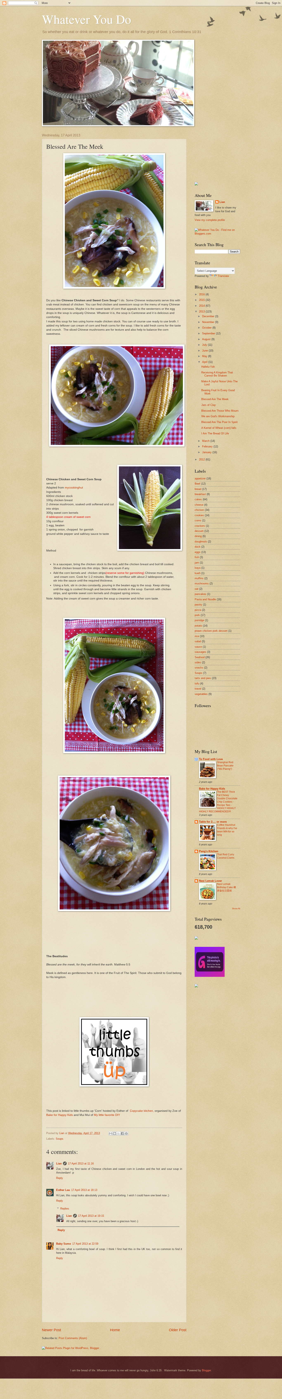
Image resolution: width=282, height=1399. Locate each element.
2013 (202, 311)
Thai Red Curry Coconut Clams (225, 856)
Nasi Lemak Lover (210, 880)
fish (197, 557)
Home (115, 1330)
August (206, 339)
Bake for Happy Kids (59, 1115)
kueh (197, 573)
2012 (202, 459)
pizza (198, 609)
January (207, 452)
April (205, 361)
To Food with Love (211, 759)
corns (198, 520)
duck (197, 546)
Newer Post (51, 1330)
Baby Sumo (63, 1243)
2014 (202, 305)
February (207, 446)
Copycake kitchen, (142, 1110)
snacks (199, 667)
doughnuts (201, 541)
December (208, 316)
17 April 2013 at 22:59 (85, 1243)
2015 (202, 299)
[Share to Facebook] (122, 1133)
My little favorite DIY (107, 1115)
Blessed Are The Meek (215, 399)
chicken (199, 509)
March (206, 440)
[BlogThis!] (115, 1133)
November (208, 322)
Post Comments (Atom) (73, 1338)
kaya (197, 567)
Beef (197, 483)
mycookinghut (74, 487)
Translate (223, 276)
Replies (64, 1208)
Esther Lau (63, 1190)
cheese (199, 504)
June (205, 350)
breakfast (200, 494)
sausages (200, 651)
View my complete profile (210, 220)
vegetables (201, 694)
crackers (200, 525)
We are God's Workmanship (218, 416)
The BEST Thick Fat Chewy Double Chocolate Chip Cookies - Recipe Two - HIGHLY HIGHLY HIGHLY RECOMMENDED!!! (218, 801)
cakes (198, 499)
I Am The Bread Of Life (215, 433)
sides (198, 662)
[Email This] (111, 1133)
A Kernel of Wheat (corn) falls (218, 427)
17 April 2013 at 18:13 (84, 1190)
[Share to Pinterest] (126, 1133)
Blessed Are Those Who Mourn (219, 410)
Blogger (206, 1370)
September (209, 333)
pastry (198, 604)
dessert (199, 531)
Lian (59, 1163)
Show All (236, 908)
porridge (199, 620)
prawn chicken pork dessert (211, 630)
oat (196, 588)
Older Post (177, 1330)
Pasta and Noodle (205, 599)
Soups (59, 1138)
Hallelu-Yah (208, 366)
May (205, 356)
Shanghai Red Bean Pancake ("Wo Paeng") (225, 765)
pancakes (200, 594)
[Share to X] (118, 1133)
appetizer (200, 478)
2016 (202, 294)
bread (198, 489)
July (205, 344)
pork (197, 615)
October (207, 327)
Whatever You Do (86, 19)
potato (198, 625)
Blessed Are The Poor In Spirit (219, 422)
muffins (199, 578)
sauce (198, 646)
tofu (197, 683)
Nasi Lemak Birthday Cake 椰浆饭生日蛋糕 (226, 887)
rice (197, 636)
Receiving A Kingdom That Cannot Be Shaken (217, 374)
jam (197, 562)
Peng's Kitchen (208, 851)
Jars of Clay (208, 404)
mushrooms (202, 583)
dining (198, 536)
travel (198, 688)
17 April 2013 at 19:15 (91, 1215)
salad (198, 641)
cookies (199, 515)
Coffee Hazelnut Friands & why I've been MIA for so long (227, 829)
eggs (197, 552)
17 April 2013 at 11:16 (81, 1163)
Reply (59, 1178)
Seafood (200, 657)
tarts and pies (203, 678)
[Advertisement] (215, 154)
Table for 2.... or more (213, 821)
